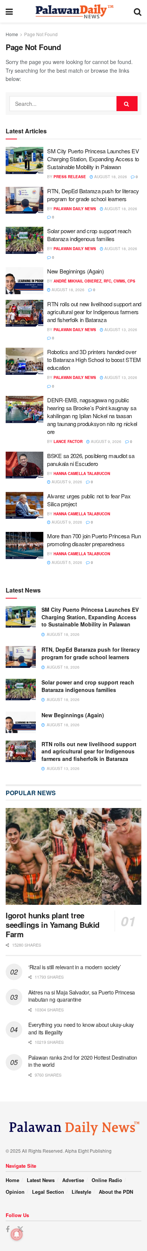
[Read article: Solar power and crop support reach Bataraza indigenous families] (24, 240)
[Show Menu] (9, 11)
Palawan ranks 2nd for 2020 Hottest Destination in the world (82, 1061)
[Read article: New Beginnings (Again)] (24, 280)
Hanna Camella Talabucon (82, 473)
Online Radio (107, 1180)
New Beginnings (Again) (75, 271)
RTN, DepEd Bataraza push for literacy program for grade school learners (93, 195)
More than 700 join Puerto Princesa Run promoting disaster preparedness (94, 540)
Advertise (73, 1180)
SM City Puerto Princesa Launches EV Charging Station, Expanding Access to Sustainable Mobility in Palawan (93, 159)
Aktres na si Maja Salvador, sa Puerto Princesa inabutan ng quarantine (81, 996)
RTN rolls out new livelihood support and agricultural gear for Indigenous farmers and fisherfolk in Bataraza (94, 312)
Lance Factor (68, 441)
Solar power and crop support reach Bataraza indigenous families (89, 235)
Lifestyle (81, 1191)
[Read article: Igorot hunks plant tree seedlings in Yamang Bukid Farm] (73, 856)
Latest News (41, 1180)
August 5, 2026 (66, 562)
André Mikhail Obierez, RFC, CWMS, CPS (94, 281)
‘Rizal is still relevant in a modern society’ (74, 967)
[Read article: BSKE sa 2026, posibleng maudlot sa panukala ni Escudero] (24, 465)
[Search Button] (137, 11)
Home (12, 34)
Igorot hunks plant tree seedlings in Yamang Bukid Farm (53, 924)
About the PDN (116, 1191)
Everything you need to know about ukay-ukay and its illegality (81, 1028)
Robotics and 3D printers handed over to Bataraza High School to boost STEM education (94, 359)
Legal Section (48, 1191)
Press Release (70, 176)
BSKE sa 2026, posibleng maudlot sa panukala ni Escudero (91, 459)
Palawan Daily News (75, 208)
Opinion (15, 1191)
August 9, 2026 (105, 441)
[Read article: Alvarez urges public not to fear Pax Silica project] (24, 505)
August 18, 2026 (110, 176)
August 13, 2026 (120, 329)
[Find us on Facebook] (7, 1229)
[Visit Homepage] (73, 11)
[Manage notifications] (17, 1234)
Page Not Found (41, 34)
